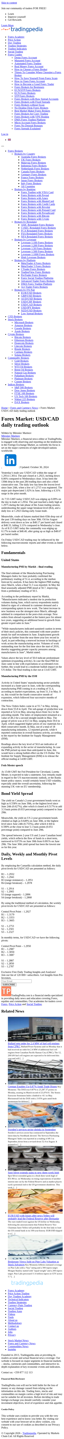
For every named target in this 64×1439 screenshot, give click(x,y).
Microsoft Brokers (23, 322)
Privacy (12, 1335)
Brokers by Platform (24, 260)
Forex (4, 1004)
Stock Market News (18, 1340)
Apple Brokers (22, 331)
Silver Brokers (21, 363)
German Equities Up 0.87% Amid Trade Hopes (32, 1086)
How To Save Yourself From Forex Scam (35, 78)
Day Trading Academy (20, 1296)
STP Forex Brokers (24, 96)
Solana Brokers (22, 355)
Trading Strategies (17, 45)
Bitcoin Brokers (22, 337)
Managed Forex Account (27, 60)
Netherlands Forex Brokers (35, 168)
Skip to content (9, 2)
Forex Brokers (15, 151)
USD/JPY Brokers (30, 307)
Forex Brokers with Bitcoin (35, 216)
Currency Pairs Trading (20, 1305)
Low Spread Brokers (32, 313)
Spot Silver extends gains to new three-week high (33, 1172)
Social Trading (15, 51)
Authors (12, 1329)
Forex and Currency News (24, 407)
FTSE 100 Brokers (24, 393)
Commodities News (18, 1346)
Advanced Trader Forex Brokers (38, 281)
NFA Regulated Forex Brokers (37, 236)
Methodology (15, 1323)
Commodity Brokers (18, 358)
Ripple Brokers (22, 349)
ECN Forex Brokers (24, 93)
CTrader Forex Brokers (33, 269)
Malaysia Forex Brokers (33, 162)
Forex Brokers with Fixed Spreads (32, 102)
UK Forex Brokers (31, 159)
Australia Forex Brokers (33, 156)
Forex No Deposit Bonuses (28, 125)
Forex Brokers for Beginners (29, 87)
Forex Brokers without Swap (29, 105)
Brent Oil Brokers (23, 369)
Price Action (14, 39)
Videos (11, 1314)
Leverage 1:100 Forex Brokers (37, 242)
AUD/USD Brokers (31, 298)
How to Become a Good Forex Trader (34, 84)
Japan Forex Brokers (32, 180)
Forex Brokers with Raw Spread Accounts (36, 99)
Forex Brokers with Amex (34, 198)
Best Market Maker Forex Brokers (32, 110)
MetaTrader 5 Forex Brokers (36, 266)
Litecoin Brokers (23, 346)
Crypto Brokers (16, 334)
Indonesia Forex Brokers (34, 165)
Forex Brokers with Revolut (35, 207)
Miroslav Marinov (10, 436)
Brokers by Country (24, 153)
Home (4, 407)
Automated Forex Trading (27, 63)
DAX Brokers (21, 402)
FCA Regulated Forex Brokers (37, 230)
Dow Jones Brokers (24, 390)
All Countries (28, 186)
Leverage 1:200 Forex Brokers (37, 245)
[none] (35, 139)
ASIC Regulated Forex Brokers (37, 224)
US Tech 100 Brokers (25, 396)
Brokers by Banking (24, 189)
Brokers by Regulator (25, 221)
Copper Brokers (22, 381)
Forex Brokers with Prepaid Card (38, 210)
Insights (12, 1349)
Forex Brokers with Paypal (35, 195)
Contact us (13, 1326)
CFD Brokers (15, 316)
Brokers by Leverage (25, 239)
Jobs (10, 1332)
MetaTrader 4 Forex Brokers (36, 263)
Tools (11, 1317)
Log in (4, 134)
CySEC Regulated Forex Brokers (38, 227)
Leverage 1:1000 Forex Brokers (37, 254)
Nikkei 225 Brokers (24, 399)
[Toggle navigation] (2, 146)
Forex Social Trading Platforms (37, 278)
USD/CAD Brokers (31, 304)
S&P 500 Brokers (23, 387)
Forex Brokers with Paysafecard (37, 213)
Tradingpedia (29, 1433)
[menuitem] (9, 139)
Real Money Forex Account (28, 66)
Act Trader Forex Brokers (34, 287)
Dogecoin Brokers (23, 343)
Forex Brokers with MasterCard (37, 201)
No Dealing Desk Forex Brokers (31, 107)
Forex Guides (15, 54)
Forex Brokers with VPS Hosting (31, 116)
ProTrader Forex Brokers (34, 275)
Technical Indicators (18, 1299)
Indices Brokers (16, 384)
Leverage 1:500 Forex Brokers (37, 251)
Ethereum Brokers (23, 340)
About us (12, 1320)
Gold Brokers (21, 360)
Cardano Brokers (23, 352)
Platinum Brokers (23, 378)
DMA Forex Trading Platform (29, 119)
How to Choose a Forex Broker (30, 69)
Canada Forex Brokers (32, 171)
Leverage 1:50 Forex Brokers (36, 248)
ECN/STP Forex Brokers (27, 90)
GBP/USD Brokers (31, 295)
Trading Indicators (17, 48)
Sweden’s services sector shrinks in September (32, 1129)
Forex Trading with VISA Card (37, 192)
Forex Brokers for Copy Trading (31, 113)
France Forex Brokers (32, 177)
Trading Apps (15, 1311)
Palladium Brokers (24, 375)
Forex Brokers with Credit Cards (38, 204)
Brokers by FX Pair (24, 289)
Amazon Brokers (23, 325)
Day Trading (14, 42)
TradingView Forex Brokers (35, 272)
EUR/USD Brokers (31, 292)
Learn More (7, 25)
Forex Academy (16, 36)
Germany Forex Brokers (33, 174)
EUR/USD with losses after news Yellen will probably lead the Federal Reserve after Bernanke (33, 1217)
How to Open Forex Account (29, 81)
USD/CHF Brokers (31, 301)
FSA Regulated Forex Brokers (37, 233)
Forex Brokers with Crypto (35, 219)
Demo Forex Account (25, 57)
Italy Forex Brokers (31, 183)
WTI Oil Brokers (23, 366)
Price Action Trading (18, 1293)
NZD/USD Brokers (31, 310)
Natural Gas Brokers (25, 372)
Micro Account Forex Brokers (30, 122)
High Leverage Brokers (33, 257)
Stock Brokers (15, 319)
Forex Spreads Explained (27, 128)
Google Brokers (22, 328)
